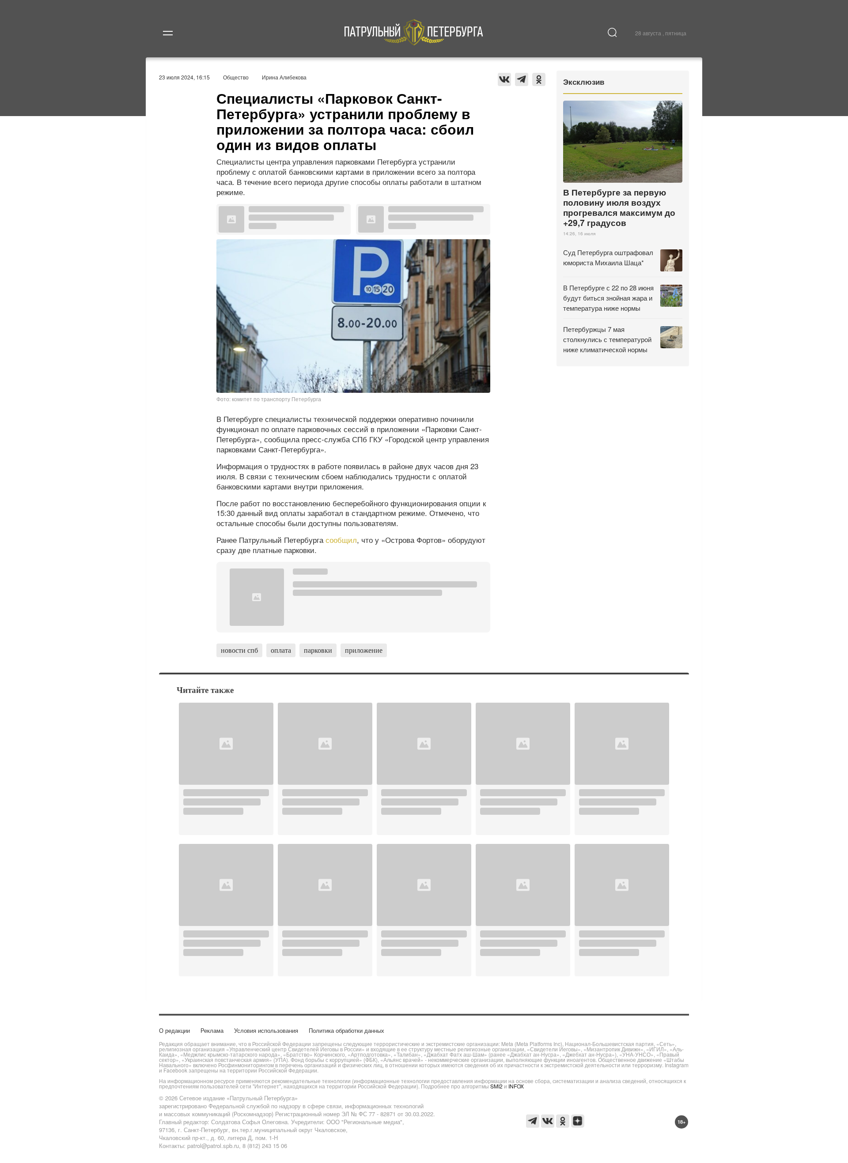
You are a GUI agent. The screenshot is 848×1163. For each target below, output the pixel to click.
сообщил (341, 539)
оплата (281, 650)
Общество (236, 77)
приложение (363, 650)
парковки (318, 650)
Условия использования (266, 1030)
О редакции (174, 1030)
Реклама (212, 1030)
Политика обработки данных (346, 1030)
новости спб (239, 650)
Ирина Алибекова (284, 77)
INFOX (516, 1086)
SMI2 (496, 1086)
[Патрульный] (414, 43)
